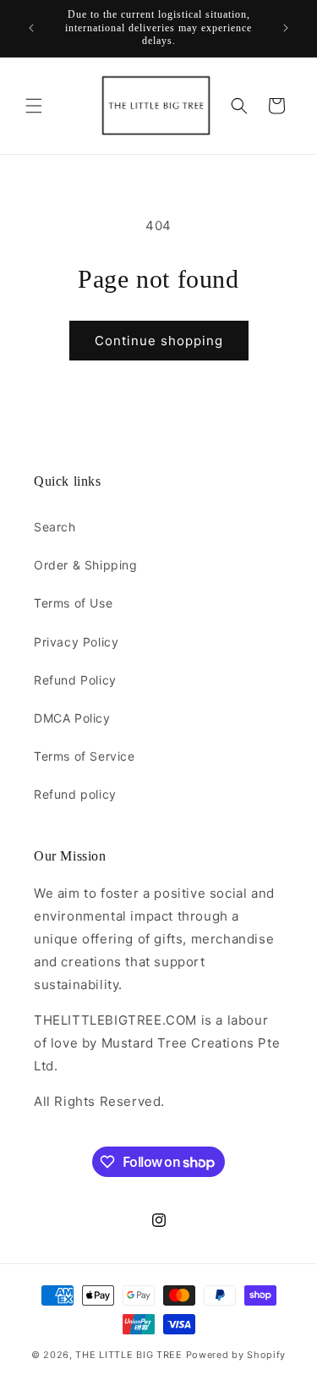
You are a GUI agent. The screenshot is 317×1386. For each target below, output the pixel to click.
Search (55, 527)
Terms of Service (84, 756)
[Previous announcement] (31, 28)
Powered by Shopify (236, 1355)
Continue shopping (159, 341)
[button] (33, 105)
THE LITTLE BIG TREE (128, 1355)
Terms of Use (73, 603)
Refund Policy (75, 680)
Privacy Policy (76, 642)
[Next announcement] (285, 28)
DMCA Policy (72, 718)
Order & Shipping (86, 565)
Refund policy (75, 794)
